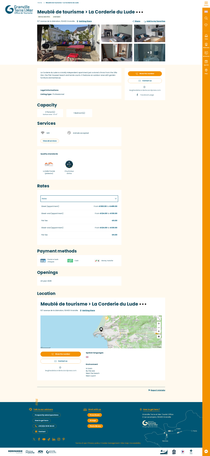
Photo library (95, 426)
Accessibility (135, 443)
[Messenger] (206, 451)
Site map (125, 443)
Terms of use (81, 443)
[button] (206, 18)
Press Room (95, 415)
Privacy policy (94, 443)
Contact (42, 431)
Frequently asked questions (46, 415)
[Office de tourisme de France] (191, 452)
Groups (93, 420)
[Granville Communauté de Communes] (51, 452)
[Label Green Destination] (163, 452)
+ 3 (149, 52)
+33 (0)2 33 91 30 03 (46, 426)
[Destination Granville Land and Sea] (19, 9)
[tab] (77, 199)
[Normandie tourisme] (15, 452)
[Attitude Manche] (30, 452)
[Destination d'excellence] (183, 452)
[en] (206, 11)
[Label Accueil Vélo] (174, 452)
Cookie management (110, 443)
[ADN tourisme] (40, 452)
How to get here (41, 420)
